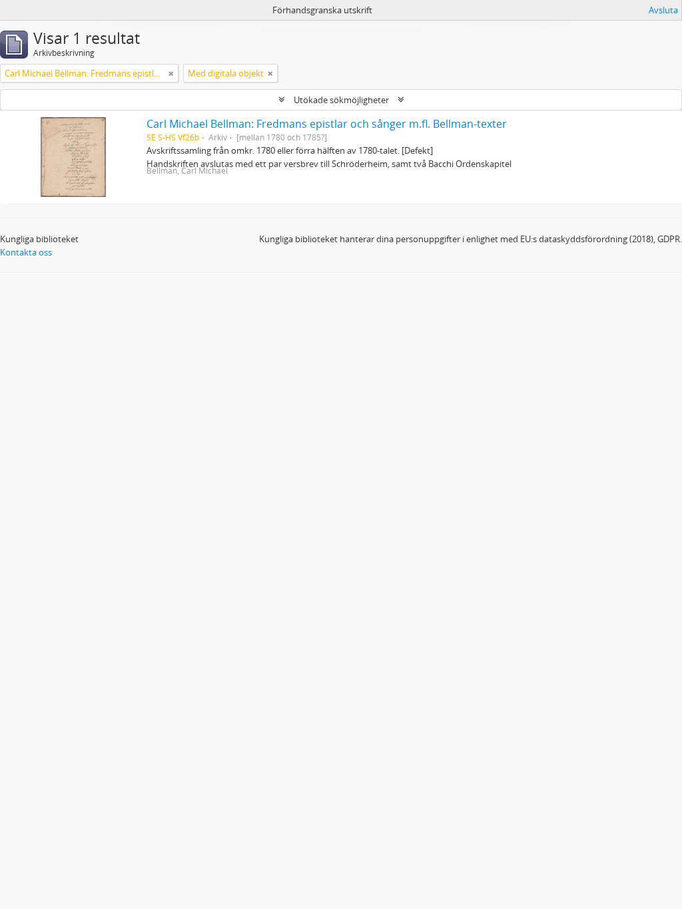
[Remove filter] (171, 73)
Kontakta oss (26, 252)
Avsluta (663, 10)
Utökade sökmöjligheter (341, 100)
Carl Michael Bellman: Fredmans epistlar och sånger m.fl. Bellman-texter (327, 123)
